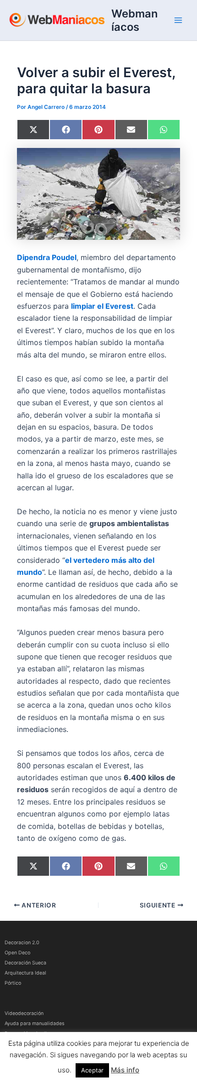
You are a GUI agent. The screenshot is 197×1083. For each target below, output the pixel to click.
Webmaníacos (134, 20)
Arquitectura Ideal (25, 973)
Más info (125, 1070)
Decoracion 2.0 (22, 943)
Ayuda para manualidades (35, 1023)
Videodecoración (24, 1013)
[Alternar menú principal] (178, 20)
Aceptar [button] (92, 1070)
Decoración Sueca (25, 963)
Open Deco (17, 953)
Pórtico (13, 983)
